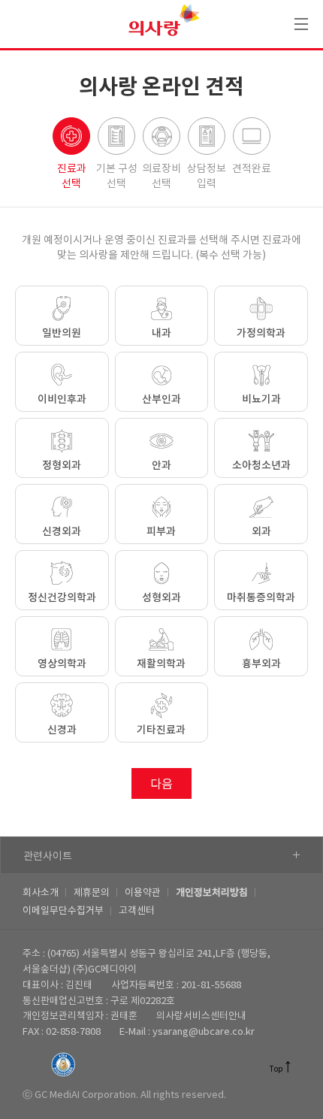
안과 (161, 465)
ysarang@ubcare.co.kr (203, 1032)
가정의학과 (261, 333)
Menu (301, 24)
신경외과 (61, 531)
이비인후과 (62, 399)
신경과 (62, 730)
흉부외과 (261, 664)
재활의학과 (161, 664)
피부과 (161, 531)
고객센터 (137, 911)
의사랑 (162, 24)
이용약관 (143, 893)
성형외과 (161, 597)
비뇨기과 (261, 399)
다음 (161, 784)
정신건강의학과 (62, 597)
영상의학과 (62, 664)
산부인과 (161, 399)
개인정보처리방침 (212, 893)
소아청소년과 (261, 465)
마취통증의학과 (261, 597)
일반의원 (61, 333)
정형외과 (61, 465)
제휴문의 (92, 893)
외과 (261, 531)
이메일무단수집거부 (63, 911)
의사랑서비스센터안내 (201, 1016)
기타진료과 (161, 730)
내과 (161, 333)
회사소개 (41, 893)
